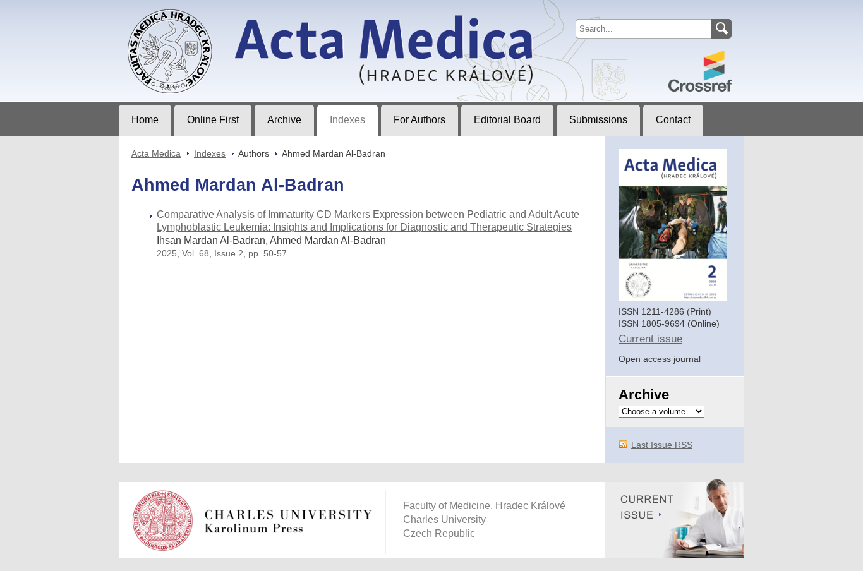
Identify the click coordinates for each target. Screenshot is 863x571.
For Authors (419, 119)
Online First (213, 119)
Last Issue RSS (661, 445)
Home (145, 119)
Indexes (347, 119)
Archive (284, 119)
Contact (673, 119)
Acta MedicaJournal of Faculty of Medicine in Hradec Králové (224, 10)
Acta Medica (156, 153)
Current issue (650, 339)
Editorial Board (507, 119)
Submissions (598, 119)
